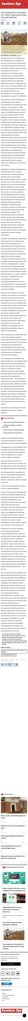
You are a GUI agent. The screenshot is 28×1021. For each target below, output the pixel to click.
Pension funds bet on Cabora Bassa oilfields (13, 430)
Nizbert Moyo (4, 832)
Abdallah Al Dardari (11, 655)
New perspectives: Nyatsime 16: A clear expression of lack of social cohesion (13, 946)
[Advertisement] (14, 731)
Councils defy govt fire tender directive (12, 433)
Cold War (4, 655)
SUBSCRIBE (10, 964)
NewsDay (4, 993)
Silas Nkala (4, 852)
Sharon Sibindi (5, 822)
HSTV (3, 1000)
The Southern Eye (6, 998)
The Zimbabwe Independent (8, 995)
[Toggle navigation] (26, 4)
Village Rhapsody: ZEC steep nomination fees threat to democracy (12, 909)
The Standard (5, 997)
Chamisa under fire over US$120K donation (13, 422)
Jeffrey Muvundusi (5, 862)
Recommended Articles (14, 867)
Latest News (8, 794)
